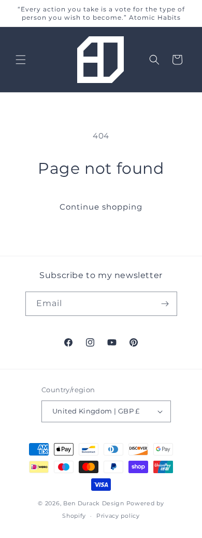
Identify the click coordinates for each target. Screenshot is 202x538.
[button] (20, 59)
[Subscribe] (165, 304)
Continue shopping (101, 207)
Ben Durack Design (93, 503)
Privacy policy (118, 515)
